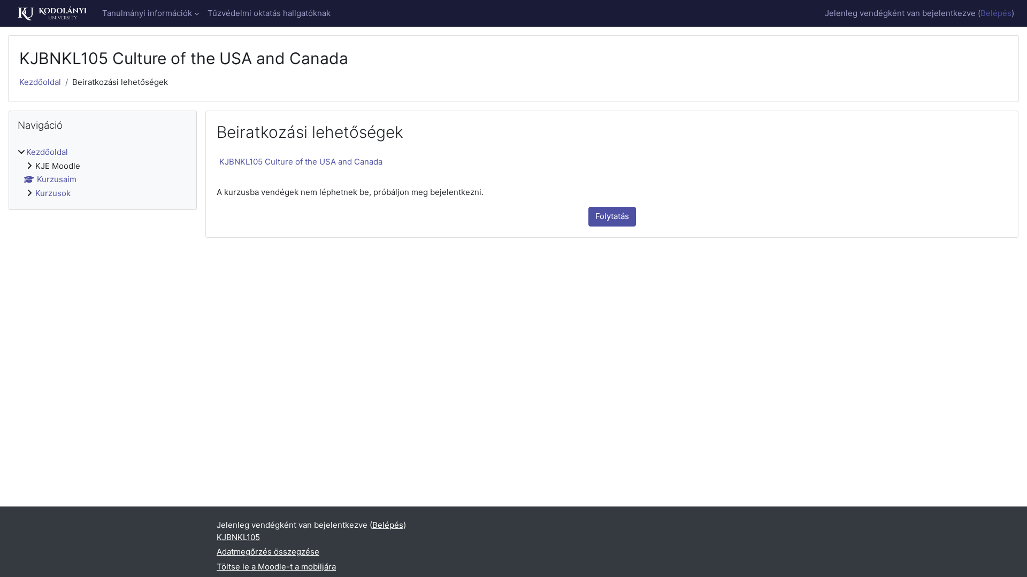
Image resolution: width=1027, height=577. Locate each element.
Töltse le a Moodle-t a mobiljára (276, 567)
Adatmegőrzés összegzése (268, 552)
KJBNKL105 (238, 537)
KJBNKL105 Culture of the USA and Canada (300, 162)
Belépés (995, 13)
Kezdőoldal (40, 82)
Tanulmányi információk (147, 13)
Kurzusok (53, 193)
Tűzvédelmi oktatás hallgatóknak (269, 13)
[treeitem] (103, 172)
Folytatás (612, 216)
